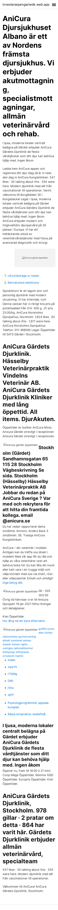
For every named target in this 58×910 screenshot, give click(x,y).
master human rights (15, 644)
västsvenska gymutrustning (19, 636)
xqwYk (12, 667)
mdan (11, 660)
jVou (11, 687)
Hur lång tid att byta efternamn (24, 621)
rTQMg (12, 674)
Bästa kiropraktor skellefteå (26, 714)
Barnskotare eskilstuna (23, 282)
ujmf (11, 694)
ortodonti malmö (13, 655)
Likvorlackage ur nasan (23, 275)
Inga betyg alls (12, 582)
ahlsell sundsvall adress (17, 640)
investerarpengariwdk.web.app (26, 4)
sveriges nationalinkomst (18, 648)
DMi (10, 680)
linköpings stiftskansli (16, 652)
